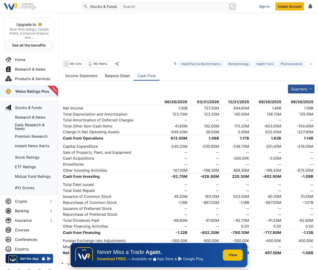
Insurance (23, 220)
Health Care (265, 64)
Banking (22, 211)
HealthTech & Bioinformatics (201, 64)
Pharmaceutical (291, 64)
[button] (73, 64)
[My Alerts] (310, 6)
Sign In (264, 6)
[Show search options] (233, 6)
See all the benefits (29, 45)
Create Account (290, 6)
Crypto (21, 201)
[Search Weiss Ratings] (85, 6)
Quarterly (300, 89)
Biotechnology (239, 64)
